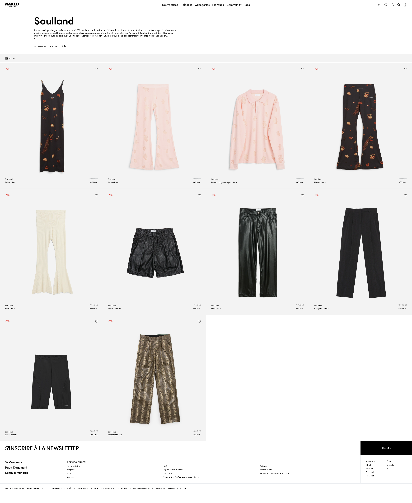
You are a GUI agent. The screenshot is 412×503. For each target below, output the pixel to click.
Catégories (202, 4)
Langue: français (16, 472)
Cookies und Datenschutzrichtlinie (109, 488)
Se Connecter (14, 462)
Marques (218, 4)
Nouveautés (170, 4)
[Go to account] (392, 4)
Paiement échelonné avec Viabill (172, 488)
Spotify (390, 461)
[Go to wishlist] (386, 4)
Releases (186, 4)
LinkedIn (391, 465)
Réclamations (266, 469)
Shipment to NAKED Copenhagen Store (181, 477)
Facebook (370, 472)
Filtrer (12, 58)
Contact (70, 477)
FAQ (165, 466)
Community (234, 4)
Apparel (54, 46)
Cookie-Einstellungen (142, 488)
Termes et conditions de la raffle (274, 473)
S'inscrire (386, 448)
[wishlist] (96, 69)
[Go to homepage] (12, 5)
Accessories (40, 46)
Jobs (69, 473)
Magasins (71, 469)
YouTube (369, 468)
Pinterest (370, 476)
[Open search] (399, 4)
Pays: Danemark (16, 467)
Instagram (370, 461)
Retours (263, 466)
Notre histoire (73, 466)
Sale (247, 4)
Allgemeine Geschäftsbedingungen (70, 488)
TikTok (368, 465)
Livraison (168, 473)
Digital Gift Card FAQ (173, 469)
